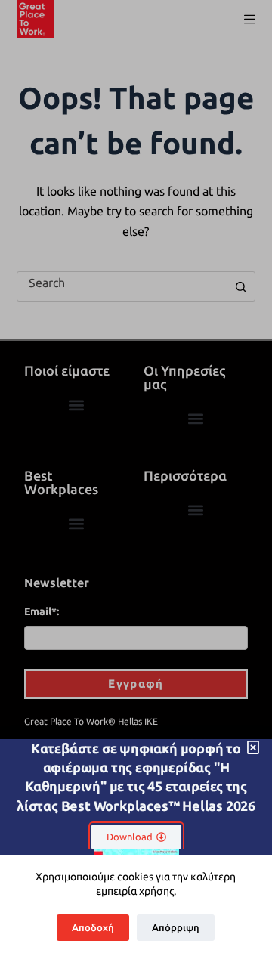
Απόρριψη (175, 927)
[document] (136, 478)
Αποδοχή (93, 927)
